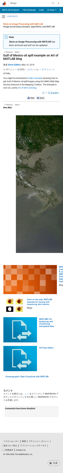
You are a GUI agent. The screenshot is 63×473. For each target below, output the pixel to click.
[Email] (40, 98)
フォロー (54, 92)
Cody (41, 10)
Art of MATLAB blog (27, 88)
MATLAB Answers (10, 10)
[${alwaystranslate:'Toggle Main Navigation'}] (58, 3)
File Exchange (29, 10)
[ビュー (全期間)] (4, 70)
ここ (27, 393)
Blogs (13, 3)
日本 (55, 463)
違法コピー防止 (10, 445)
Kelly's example (35, 78)
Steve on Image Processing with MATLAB (23, 24)
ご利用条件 (8, 450)
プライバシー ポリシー (39, 441)
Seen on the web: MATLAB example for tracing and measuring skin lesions (39, 302)
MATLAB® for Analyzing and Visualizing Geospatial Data (46, 323)
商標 (24, 441)
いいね (34, 69)
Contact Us (21, 450)
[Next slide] (57, 10)
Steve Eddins (14, 64)
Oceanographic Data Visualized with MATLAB (27, 376)
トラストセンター (11, 441)
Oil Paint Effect (46, 348)
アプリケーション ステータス (33, 445)
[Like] (44, 92)
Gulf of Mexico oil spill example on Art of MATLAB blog (30, 57)
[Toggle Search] (53, 3)
